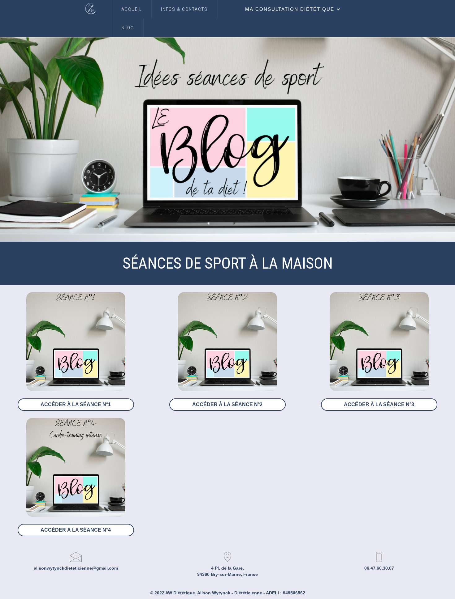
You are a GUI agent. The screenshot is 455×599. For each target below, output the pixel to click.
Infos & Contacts (184, 9)
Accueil (131, 9)
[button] (293, 9)
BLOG (127, 28)
